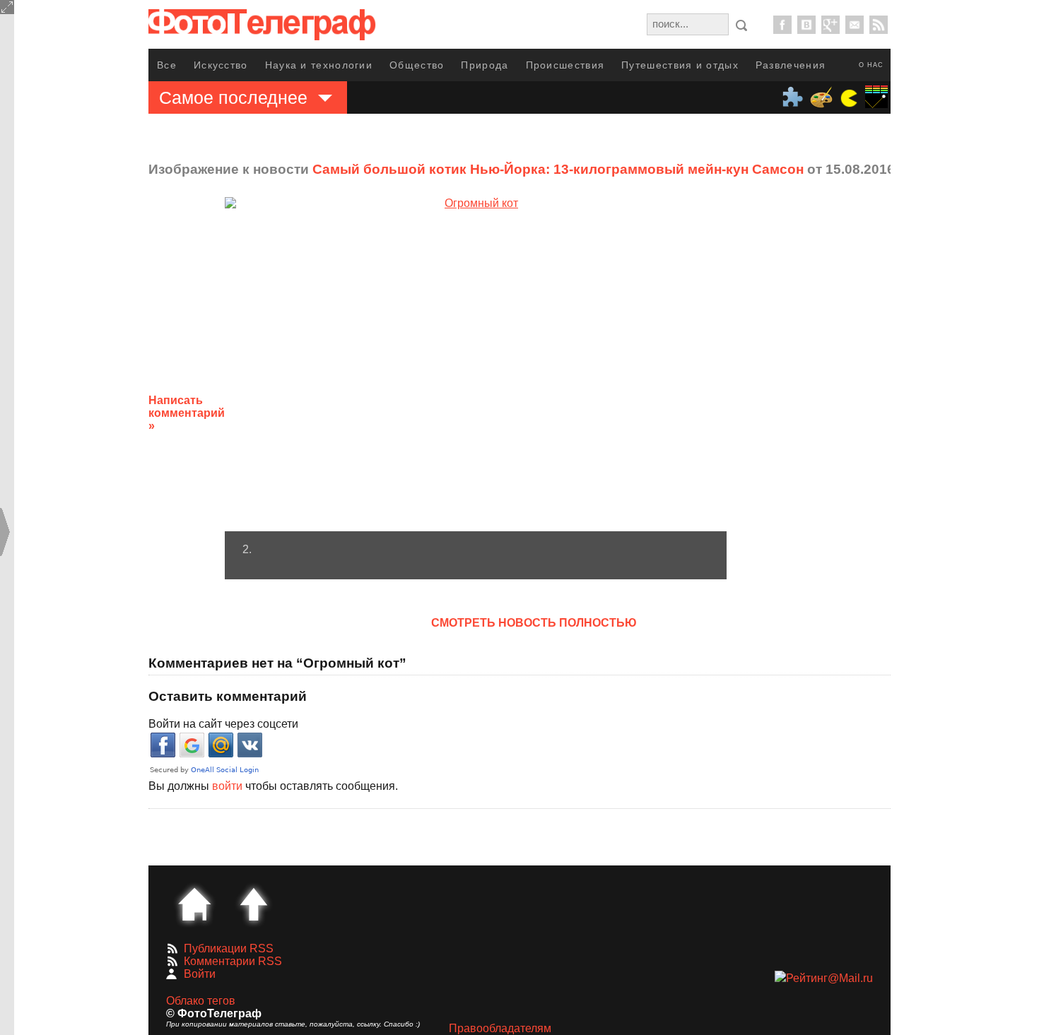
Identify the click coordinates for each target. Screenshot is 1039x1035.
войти (227, 786)
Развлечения (791, 65)
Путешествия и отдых (680, 65)
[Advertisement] (840, 402)
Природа (484, 65)
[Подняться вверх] (253, 904)
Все (167, 65)
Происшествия (565, 65)
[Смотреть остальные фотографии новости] (476, 364)
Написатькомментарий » (186, 413)
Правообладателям (500, 1028)
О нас (871, 65)
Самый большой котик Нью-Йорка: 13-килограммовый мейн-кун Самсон (558, 169)
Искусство (221, 65)
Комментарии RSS (233, 961)
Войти (200, 974)
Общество (416, 65)
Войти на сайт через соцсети (223, 724)
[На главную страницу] (194, 904)
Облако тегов (200, 1001)
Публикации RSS (229, 948)
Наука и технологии (318, 65)
